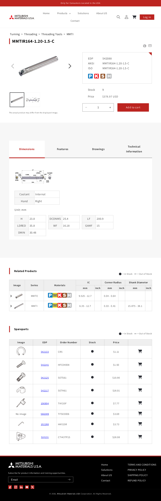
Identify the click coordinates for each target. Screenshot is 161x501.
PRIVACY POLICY (137, 469)
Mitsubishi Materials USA (68, 493)
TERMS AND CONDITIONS (142, 464)
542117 (45, 390)
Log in (147, 17)
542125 (45, 377)
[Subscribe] (69, 479)
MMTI (70, 34)
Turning (15, 34)
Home (104, 464)
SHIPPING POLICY (138, 475)
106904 (45, 403)
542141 (45, 364)
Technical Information (134, 149)
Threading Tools (51, 34)
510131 (45, 437)
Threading (30, 34)
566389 (45, 414)
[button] (63, 13)
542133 (45, 351)
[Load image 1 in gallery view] (17, 100)
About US (106, 475)
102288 (45, 424)
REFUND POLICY (137, 480)
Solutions (106, 469)
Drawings (98, 149)
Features (63, 149)
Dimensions (27, 149)
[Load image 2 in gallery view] (33, 100)
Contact (105, 480)
